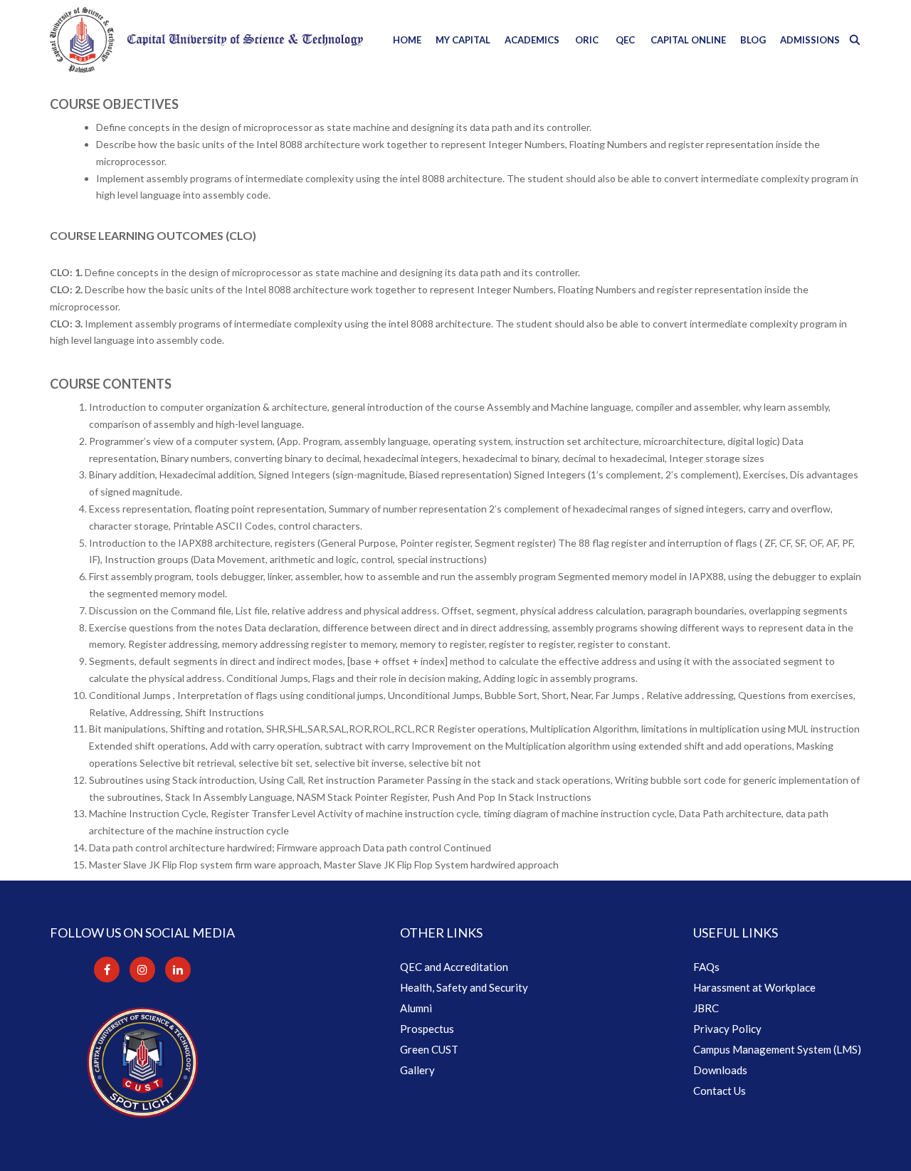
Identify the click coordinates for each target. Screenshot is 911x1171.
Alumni (416, 1008)
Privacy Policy (727, 1028)
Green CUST (429, 1049)
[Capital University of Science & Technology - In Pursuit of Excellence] (206, 40)
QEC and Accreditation (454, 966)
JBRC (706, 1008)
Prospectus (427, 1028)
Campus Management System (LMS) (777, 1049)
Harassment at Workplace (754, 987)
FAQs (706, 966)
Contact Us (719, 1090)
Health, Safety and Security (464, 987)
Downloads (720, 1070)
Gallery (417, 1070)
